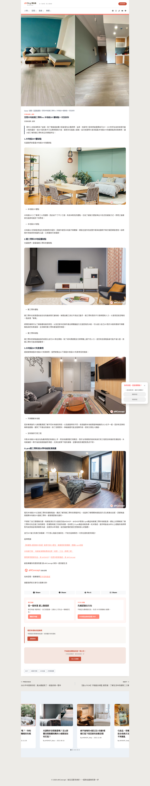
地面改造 (134, 399)
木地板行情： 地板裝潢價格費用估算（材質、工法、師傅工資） (48, 551)
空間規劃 (51, 671)
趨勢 (33, 114)
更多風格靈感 (45, 577)
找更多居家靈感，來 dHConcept (63, 557)
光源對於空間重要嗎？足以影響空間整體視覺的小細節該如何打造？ (55, 734)
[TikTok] (119, 10)
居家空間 (34, 671)
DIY (26, 671)
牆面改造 (134, 394)
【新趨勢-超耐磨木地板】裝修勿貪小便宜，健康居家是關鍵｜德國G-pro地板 (53, 545)
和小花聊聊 (75, 659)
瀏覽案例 (33, 639)
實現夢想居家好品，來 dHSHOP (36, 557)
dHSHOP (122, 3)
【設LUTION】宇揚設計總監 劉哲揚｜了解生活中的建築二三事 (105, 683)
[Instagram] (116, 10)
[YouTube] (122, 10)
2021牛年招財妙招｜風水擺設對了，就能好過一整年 (41, 683)
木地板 (42, 671)
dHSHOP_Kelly (87, 737)
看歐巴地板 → (34, 616)
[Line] (125, 10)
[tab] (70, 749)
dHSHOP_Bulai (50, 740)
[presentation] (56, 715)
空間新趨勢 (27, 114)
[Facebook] (112, 10)
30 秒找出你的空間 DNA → (88, 616)
